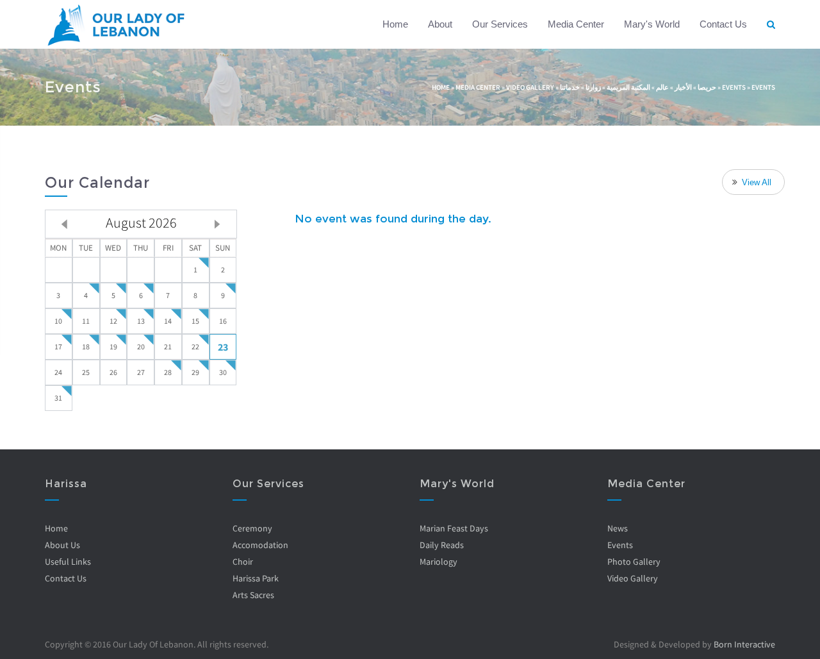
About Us (62, 545)
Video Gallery (530, 87)
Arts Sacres (253, 595)
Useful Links (68, 561)
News (617, 528)
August (141, 222)
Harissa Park (256, 578)
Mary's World (652, 24)
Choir (243, 561)
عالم (662, 87)
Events (734, 87)
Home (395, 24)
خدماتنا (570, 87)
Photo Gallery (633, 561)
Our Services (500, 24)
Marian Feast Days (454, 528)
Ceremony (252, 528)
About (440, 24)
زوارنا (593, 87)
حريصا (707, 87)
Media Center (576, 24)
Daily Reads (442, 545)
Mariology (438, 561)
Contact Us (723, 24)
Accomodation (260, 545)
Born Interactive (744, 644)
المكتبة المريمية (628, 87)
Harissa (66, 484)
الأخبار (683, 87)
